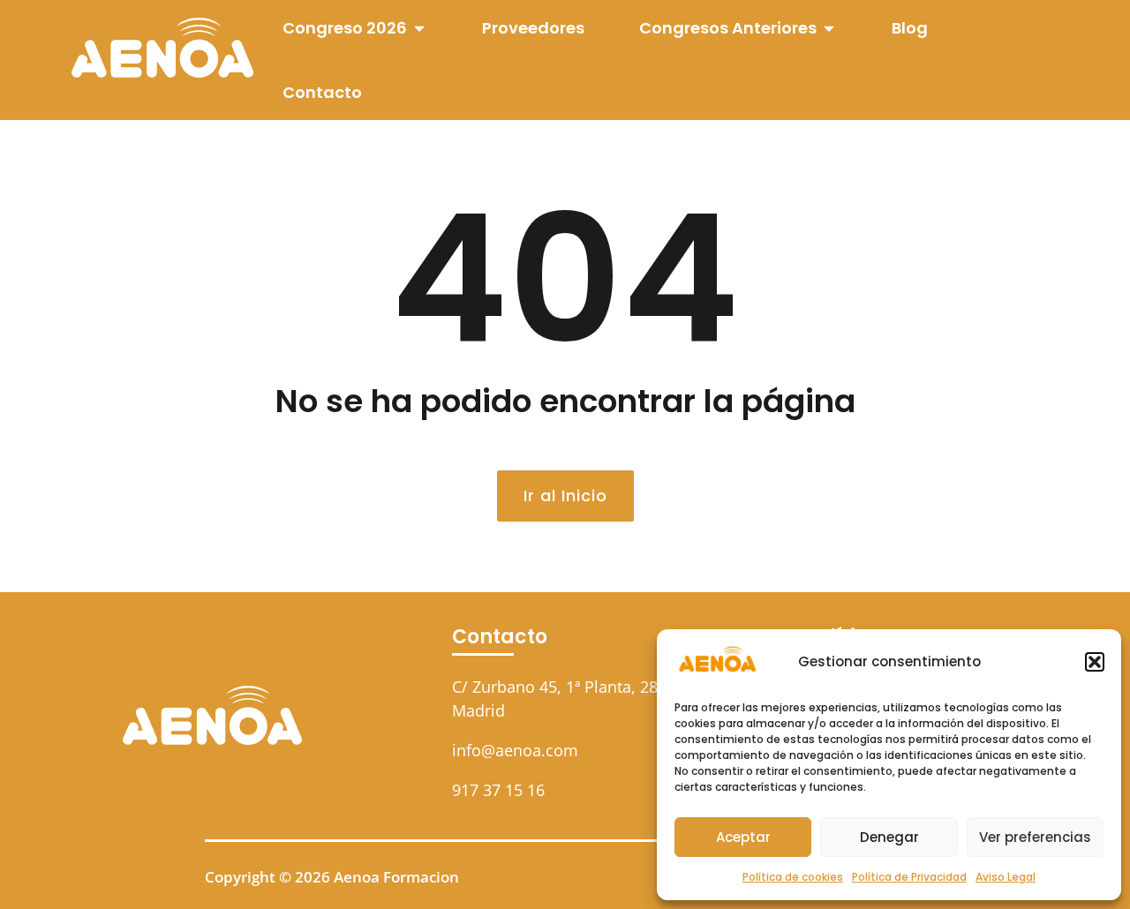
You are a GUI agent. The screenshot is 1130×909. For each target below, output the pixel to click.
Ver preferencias (1035, 837)
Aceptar (743, 837)
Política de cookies (792, 876)
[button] (1095, 662)
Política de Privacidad (909, 876)
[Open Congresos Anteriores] (829, 28)
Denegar (889, 837)
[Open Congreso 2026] (419, 28)
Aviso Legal (1006, 876)
